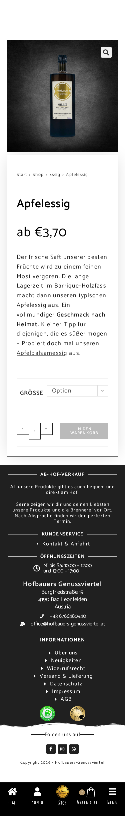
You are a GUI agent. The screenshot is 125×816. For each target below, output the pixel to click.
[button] (106, 52)
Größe (31, 393)
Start (22, 174)
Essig (54, 174)
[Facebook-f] (51, 749)
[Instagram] (62, 749)
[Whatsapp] (74, 749)
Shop (38, 174)
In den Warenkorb (84, 431)
